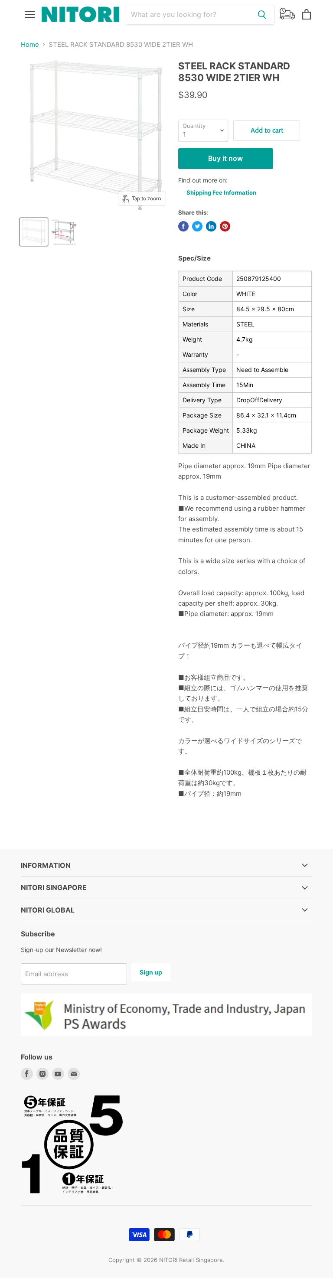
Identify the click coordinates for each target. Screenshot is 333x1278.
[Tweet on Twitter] (197, 226)
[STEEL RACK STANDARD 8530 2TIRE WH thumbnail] (34, 232)
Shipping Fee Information (221, 192)
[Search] (262, 14)
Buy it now (225, 158)
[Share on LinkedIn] (211, 226)
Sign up (151, 972)
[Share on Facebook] (183, 226)
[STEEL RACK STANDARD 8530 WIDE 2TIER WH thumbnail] (64, 232)
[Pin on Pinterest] (225, 226)
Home (30, 44)
